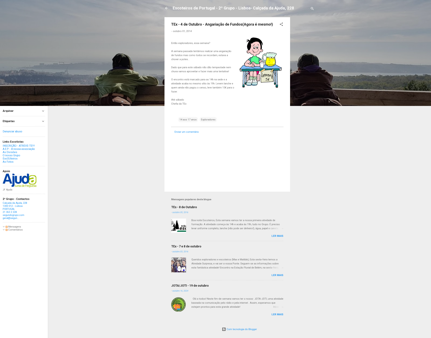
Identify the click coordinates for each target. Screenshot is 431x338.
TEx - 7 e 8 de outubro (186, 246)
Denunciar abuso (12, 131)
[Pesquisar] (312, 9)
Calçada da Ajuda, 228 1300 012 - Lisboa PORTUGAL (15, 206)
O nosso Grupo (11, 155)
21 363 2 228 (10, 212)
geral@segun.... (11, 218)
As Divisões (10, 152)
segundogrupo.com (13, 215)
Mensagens (14, 226)
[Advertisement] (303, 67)
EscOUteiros (10, 158)
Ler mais (277, 235)
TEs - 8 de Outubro (184, 207)
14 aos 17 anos (188, 119)
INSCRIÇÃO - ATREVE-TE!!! (19, 145)
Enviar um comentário (187, 131)
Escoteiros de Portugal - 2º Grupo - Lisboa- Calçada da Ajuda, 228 (233, 8)
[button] (281, 24)
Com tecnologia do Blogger (241, 329)
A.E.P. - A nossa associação (19, 149)
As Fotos (8, 161)
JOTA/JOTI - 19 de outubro (190, 285)
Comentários (15, 229)
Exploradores (208, 119)
